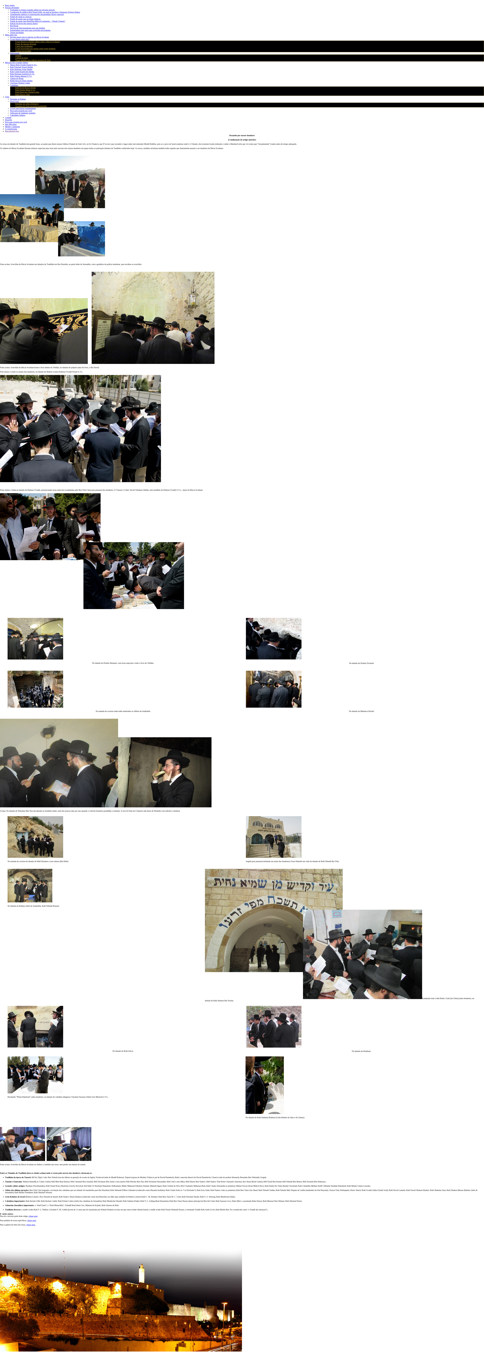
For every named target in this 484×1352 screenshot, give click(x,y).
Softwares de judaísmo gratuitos (22, 113)
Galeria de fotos (21, 58)
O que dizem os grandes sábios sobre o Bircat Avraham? (37, 42)
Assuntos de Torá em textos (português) (31, 106)
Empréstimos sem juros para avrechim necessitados (30, 30)
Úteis (7, 97)
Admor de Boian (16, 78)
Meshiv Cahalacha (12, 127)
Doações (8, 120)
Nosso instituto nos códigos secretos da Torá (32, 60)
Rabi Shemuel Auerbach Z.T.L (22, 74)
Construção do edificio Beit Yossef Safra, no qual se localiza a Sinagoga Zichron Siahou (45, 12)
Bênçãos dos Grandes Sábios (16, 63)
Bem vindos (10, 5)
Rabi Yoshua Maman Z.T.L (21, 76)
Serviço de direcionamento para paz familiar (27, 28)
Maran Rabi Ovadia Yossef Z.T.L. (23, 65)
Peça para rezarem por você (21, 111)
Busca (12, 131)
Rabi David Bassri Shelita (25, 88)
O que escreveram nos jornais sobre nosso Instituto (35, 49)
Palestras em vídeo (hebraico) (27, 104)
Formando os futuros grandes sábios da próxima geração (32, 10)
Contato (8, 117)
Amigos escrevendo (23, 51)
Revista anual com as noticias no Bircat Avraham (29, 37)
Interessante (14, 53)
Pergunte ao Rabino (18, 99)
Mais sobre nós (11, 35)
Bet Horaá (14, 26)
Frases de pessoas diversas (25, 44)
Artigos (18, 56)
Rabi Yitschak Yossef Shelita (21, 67)
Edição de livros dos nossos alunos (24, 23)
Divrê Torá (14, 101)
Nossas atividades (12, 8)
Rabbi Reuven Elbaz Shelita (21, 81)
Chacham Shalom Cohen (20, 83)
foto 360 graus (11, 124)
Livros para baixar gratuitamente (23, 108)
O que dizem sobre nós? (19, 39)
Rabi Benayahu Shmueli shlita (27, 92)
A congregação (11, 129)
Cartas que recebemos (24, 46)
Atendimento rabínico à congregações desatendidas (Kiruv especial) (37, 14)
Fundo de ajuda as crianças (21, 17)
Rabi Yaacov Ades (22, 94)
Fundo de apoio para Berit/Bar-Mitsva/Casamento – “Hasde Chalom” (37, 21)
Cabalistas (14, 85)
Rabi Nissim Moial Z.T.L (25, 90)
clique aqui (31, 1220)
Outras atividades (17, 33)
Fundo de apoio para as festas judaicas (25, 19)
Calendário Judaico (17, 115)
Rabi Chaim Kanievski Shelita (22, 72)
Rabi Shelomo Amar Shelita (21, 69)
